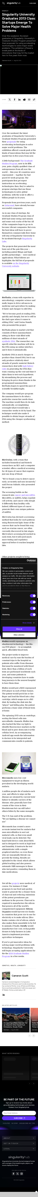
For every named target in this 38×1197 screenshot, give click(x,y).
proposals (11, 142)
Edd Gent (6, 1030)
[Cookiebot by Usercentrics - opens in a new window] (27, 560)
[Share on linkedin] (19, 100)
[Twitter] (17, 1173)
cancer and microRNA (25, 495)
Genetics (5, 965)
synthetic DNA (8, 341)
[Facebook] (13, 1173)
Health (13, 965)
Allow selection (19, 635)
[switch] (33, 602)
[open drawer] (3, 3)
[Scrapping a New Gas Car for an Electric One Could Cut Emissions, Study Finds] (16, 1020)
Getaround (9, 205)
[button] (19, 1138)
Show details (27, 623)
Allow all (19, 629)
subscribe (32, 3)
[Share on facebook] (15, 100)
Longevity (21, 965)
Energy (5, 11)
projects (15, 883)
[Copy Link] (34, 100)
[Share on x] (10, 100)
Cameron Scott (6, 60)
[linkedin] (3, 994)
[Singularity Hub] (13, 3)
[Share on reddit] (24, 100)
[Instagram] (21, 1173)
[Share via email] (29, 100)
